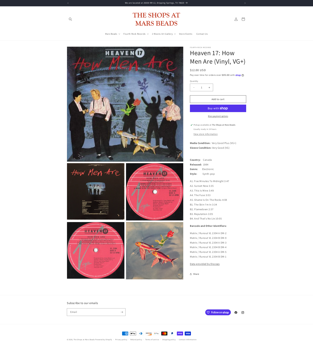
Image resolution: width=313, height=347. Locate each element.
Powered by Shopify (103, 339)
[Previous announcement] (68, 3)
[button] (70, 19)
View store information (206, 134)
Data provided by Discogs (205, 264)
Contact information (187, 339)
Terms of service (152, 339)
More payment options (218, 116)
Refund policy (136, 339)
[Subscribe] (121, 312)
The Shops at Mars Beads (84, 339)
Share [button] (196, 273)
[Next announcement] (245, 3)
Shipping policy (169, 339)
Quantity (194, 81)
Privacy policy (121, 339)
